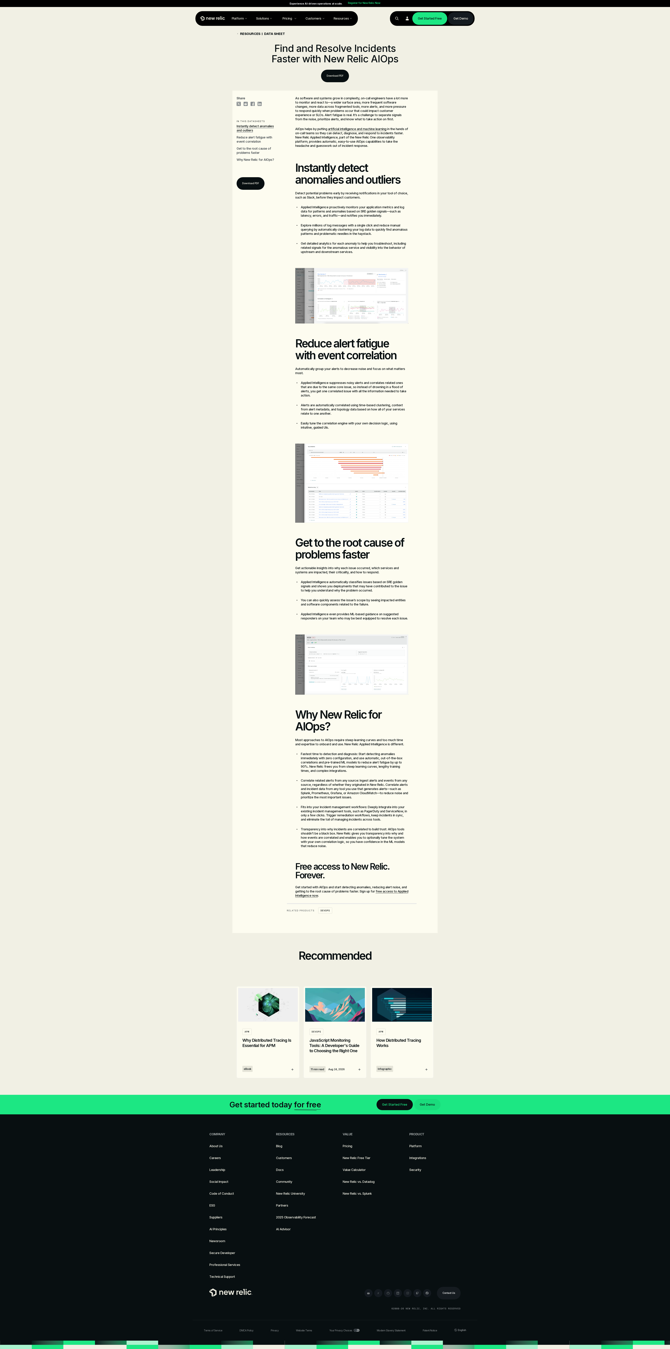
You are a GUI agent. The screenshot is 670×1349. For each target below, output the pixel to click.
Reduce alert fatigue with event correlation (254, 139)
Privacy (275, 1330)
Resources (250, 33)
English (462, 1330)
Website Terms (304, 1330)
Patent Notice (430, 1330)
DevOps (325, 910)
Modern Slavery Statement (391, 1330)
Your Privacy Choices (340, 1330)
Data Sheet (274, 33)
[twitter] (378, 1293)
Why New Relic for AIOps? (255, 159)
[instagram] (407, 1293)
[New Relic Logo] (212, 18)
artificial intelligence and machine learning (357, 129)
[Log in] (407, 18)
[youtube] (368, 1293)
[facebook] (427, 1293)
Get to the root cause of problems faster (254, 151)
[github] (388, 1293)
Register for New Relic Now (364, 3)
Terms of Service (213, 1330)
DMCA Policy (247, 1330)
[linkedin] (398, 1293)
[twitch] (417, 1293)
